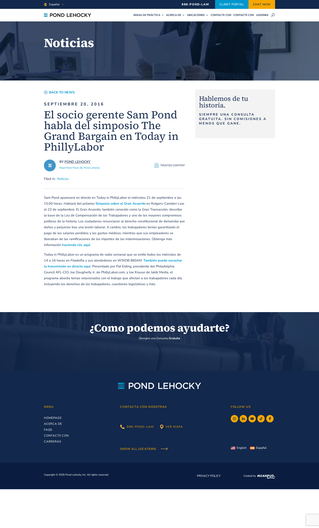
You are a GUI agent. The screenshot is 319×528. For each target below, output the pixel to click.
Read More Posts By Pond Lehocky (79, 168)
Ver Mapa (174, 427)
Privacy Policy (209, 476)
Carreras (52, 442)
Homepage (52, 418)
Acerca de (173, 15)
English (241, 448)
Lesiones (262, 15)
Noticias (63, 179)
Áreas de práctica (146, 15)
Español (261, 448)
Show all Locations (138, 449)
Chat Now (262, 4)
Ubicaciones (196, 15)
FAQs (48, 430)
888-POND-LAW (195, 4)
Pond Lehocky (77, 161)
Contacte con (221, 15)
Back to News (62, 92)
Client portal (231, 4)
